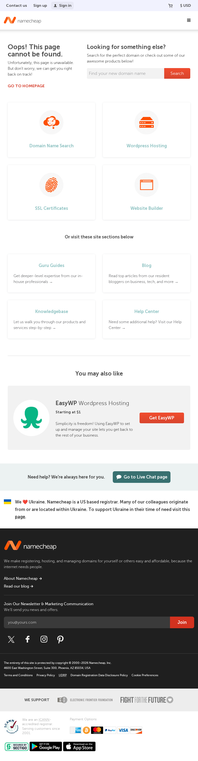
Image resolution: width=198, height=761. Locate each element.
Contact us (16, 5)
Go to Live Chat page (145, 477)
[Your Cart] (170, 5)
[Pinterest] (60, 639)
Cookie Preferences (145, 675)
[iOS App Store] (79, 746)
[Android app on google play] (45, 746)
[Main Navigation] (189, 20)
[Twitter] (11, 639)
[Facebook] (27, 639)
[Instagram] (44, 639)
